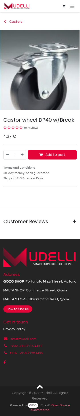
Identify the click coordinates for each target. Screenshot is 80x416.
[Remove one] (7, 154)
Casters (15, 21)
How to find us (18, 309)
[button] (40, 386)
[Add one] (22, 154)
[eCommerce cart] (64, 6)
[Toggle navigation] (72, 6)
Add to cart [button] (54, 154)
